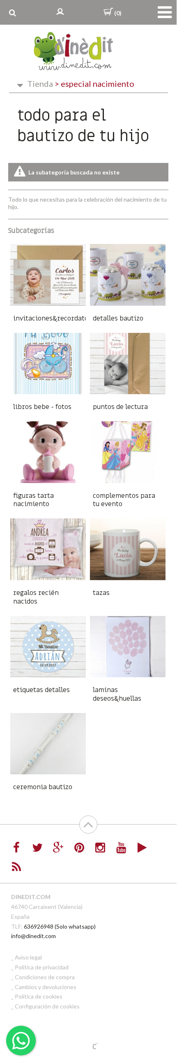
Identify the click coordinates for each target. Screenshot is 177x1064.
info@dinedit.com (33, 935)
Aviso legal (28, 957)
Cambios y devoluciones (45, 986)
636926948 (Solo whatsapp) (60, 926)
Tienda (40, 83)
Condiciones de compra (45, 976)
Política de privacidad (42, 967)
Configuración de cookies (47, 1006)
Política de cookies (38, 996)
